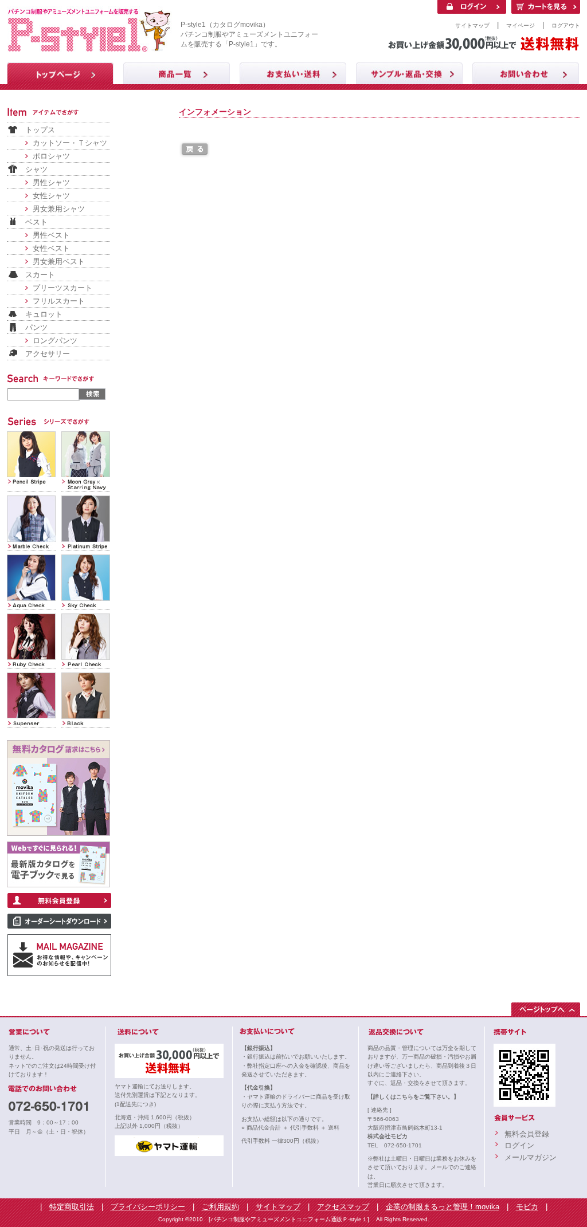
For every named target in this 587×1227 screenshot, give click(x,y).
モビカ (527, 1206)
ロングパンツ (55, 340)
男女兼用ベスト (59, 261)
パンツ (36, 327)
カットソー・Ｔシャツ (70, 143)
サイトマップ (472, 25)
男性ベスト (51, 235)
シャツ (36, 169)
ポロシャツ (51, 156)
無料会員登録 (526, 1134)
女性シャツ (51, 195)
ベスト (36, 222)
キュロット (43, 314)
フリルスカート (59, 301)
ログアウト (565, 25)
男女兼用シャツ (59, 208)
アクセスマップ (343, 1206)
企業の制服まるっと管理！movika (442, 1206)
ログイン (519, 1145)
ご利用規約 (220, 1206)
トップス (40, 129)
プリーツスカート (62, 288)
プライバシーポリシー (148, 1206)
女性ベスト (51, 248)
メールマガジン (530, 1157)
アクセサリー (47, 353)
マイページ (520, 25)
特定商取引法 (71, 1206)
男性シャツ (51, 182)
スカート (40, 274)
